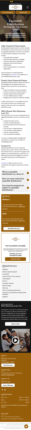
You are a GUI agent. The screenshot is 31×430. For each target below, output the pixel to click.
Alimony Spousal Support (9, 272)
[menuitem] (3, 417)
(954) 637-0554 (5, 382)
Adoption (5, 269)
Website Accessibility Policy (19, 425)
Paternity (5, 288)
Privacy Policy (2, 423)
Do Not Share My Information (12, 423)
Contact (14, 74)
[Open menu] (27, 7)
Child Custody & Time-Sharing (11, 276)
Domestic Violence (8, 283)
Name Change (6, 286)
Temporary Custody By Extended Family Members (14, 293)
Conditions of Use (22, 423)
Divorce (4, 281)
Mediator (5, 297)
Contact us (4, 163)
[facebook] (2, 390)
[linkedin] (5, 390)
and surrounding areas (7, 375)
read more (22, 206)
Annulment (5, 274)
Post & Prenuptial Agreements (11, 290)
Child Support (6, 279)
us (17, 74)
